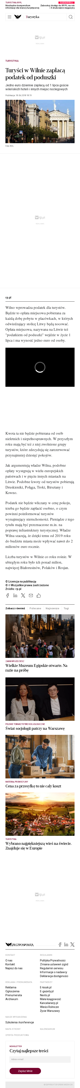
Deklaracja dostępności (54, 976)
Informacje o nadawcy (53, 972)
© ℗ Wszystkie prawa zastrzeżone (27, 585)
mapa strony (13, 1029)
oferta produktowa (17, 1035)
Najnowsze (52, 608)
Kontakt (10, 964)
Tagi (66, 608)
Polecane (35, 608)
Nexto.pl (45, 995)
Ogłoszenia (12, 991)
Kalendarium (47, 1029)
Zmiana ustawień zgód (54, 964)
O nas (8, 960)
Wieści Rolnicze (49, 1006)
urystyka (32, 17)
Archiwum (11, 999)
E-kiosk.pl (45, 987)
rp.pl (8, 297)
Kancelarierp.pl (49, 1003)
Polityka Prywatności (52, 960)
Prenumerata (13, 995)
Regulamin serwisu (51, 968)
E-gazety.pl (47, 991)
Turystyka (12, 61)
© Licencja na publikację (21, 581)
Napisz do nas (14, 968)
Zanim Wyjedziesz (14, 661)
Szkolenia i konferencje (19, 1022)
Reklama (10, 987)
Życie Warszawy (50, 1010)
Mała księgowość (50, 999)
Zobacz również (15, 608)
